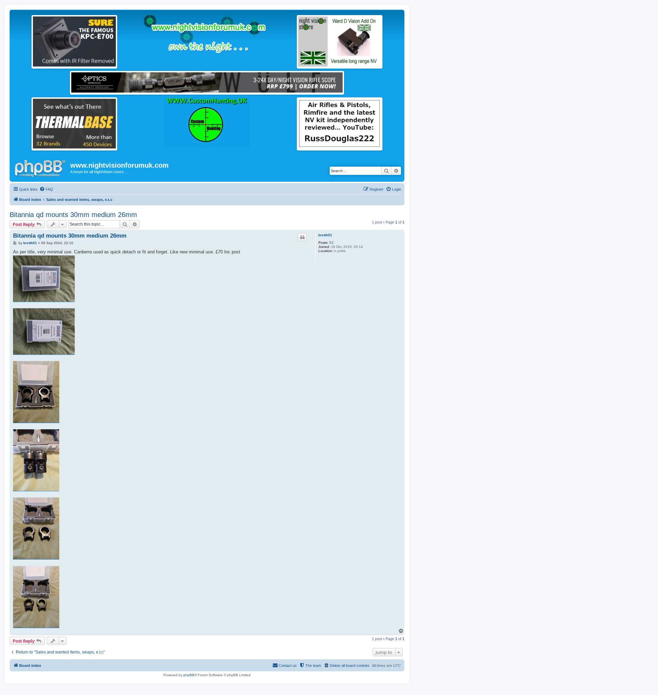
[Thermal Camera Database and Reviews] (74, 123)
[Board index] (40, 167)
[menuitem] (46, 189)
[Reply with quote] (302, 237)
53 (331, 242)
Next (123, 40)
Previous (26, 40)
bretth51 (325, 235)
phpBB (188, 675)
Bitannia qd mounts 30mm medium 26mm (73, 214)
